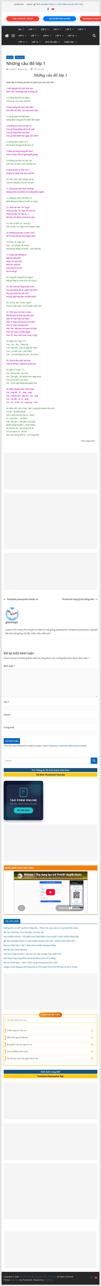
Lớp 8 (45, 35)
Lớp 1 (31, 29)
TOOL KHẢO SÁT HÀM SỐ (22, 18)
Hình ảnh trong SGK (50, 1071)
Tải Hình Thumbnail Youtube (50, 774)
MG (19, 29)
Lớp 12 (35, 42)
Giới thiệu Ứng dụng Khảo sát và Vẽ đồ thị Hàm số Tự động (29, 958)
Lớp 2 (43, 29)
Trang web (9, 727)
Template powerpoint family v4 (22, 599)
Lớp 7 (33, 35)
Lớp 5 (80, 29)
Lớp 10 (71, 35)
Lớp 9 (58, 35)
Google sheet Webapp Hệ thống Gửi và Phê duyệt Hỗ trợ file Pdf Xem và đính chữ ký (40, 967)
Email (7, 714)
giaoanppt (23, 69)
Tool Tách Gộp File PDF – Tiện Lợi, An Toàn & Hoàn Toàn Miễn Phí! (32, 954)
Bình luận (9, 666)
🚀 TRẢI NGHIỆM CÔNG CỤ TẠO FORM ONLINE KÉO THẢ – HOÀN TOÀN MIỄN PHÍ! (39, 941)
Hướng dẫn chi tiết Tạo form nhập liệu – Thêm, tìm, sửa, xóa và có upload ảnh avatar (41, 928)
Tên (6, 702)
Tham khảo (20, 57)
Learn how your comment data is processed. (65, 745)
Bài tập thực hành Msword (15, 949)
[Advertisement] (50, 471)
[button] (22, 29)
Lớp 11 (21, 42)
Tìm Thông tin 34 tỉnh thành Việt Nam (50, 770)
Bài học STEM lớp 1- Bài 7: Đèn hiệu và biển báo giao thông (30, 945)
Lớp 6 (21, 35)
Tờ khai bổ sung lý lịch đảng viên (78, 599)
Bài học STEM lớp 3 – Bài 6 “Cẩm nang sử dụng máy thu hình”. (31, 962)
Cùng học (69, 42)
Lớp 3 (56, 29)
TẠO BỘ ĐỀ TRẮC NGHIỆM (59, 18)
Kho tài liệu (51, 42)
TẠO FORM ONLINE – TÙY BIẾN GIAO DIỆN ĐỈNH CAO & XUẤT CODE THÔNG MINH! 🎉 (57, 4)
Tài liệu (9, 57)
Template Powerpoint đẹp (50, 1076)
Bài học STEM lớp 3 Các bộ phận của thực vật (23, 932)
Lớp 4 (68, 29)
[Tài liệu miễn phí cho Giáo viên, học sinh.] (7, 36)
